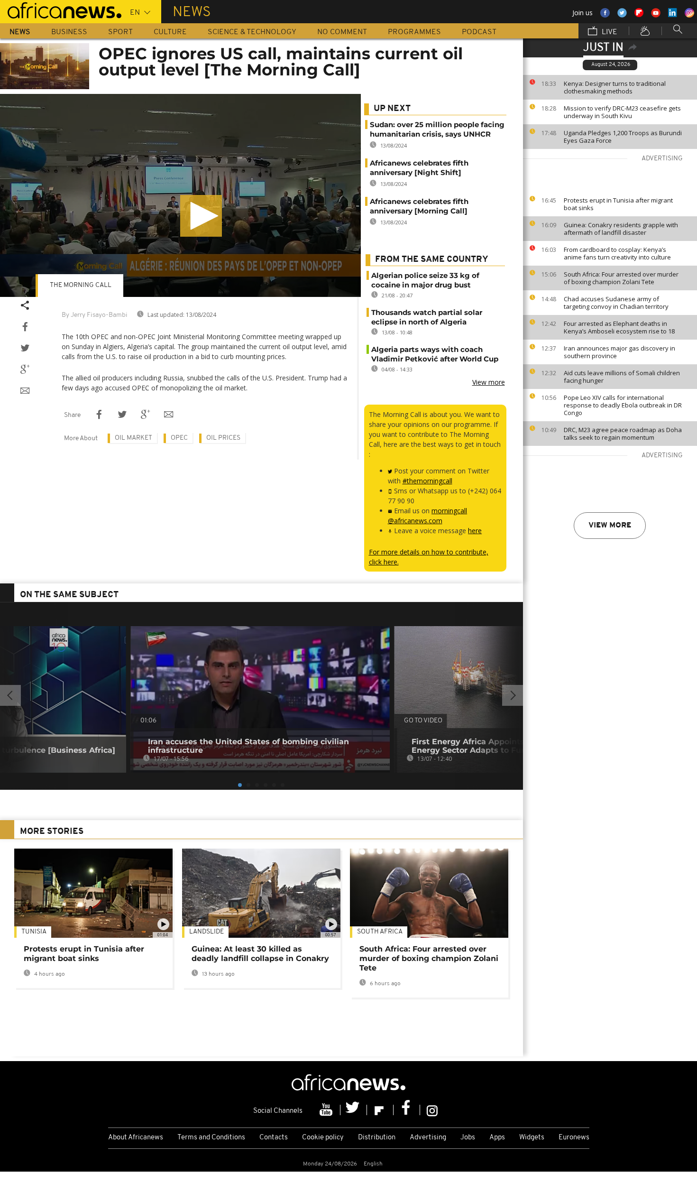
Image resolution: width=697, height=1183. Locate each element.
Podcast (479, 32)
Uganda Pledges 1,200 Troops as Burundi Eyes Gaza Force (623, 136)
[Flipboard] (380, 1110)
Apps (497, 1137)
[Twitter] (353, 1110)
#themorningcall (427, 480)
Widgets (531, 1137)
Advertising (428, 1137)
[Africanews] (60, 9)
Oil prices (223, 438)
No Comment (342, 32)
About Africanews (135, 1137)
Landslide (206, 931)
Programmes (414, 32)
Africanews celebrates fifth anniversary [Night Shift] (419, 167)
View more (609, 525)
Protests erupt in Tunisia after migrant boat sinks (618, 204)
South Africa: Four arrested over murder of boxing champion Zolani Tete (621, 278)
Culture (170, 32)
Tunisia (33, 931)
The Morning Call (80, 285)
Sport (120, 32)
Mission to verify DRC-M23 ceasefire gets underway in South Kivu (622, 112)
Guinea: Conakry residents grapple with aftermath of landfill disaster (621, 228)
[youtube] (327, 1110)
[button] (201, 216)
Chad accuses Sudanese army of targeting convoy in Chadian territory (616, 302)
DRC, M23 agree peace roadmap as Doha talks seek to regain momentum (623, 433)
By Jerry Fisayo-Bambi (95, 315)
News (19, 32)
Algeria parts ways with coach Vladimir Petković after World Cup (434, 354)
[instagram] (432, 1110)
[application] (180, 195)
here (475, 530)
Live (608, 32)
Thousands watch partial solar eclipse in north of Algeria (426, 317)
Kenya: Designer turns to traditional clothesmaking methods (615, 87)
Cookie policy (323, 1137)
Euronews (574, 1137)
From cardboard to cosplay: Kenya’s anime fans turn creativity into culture (617, 253)
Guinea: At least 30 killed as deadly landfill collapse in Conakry (260, 953)
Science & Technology (252, 32)
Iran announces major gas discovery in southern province (619, 352)
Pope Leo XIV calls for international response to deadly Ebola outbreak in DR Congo (623, 405)
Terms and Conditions (211, 1137)
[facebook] (407, 1110)
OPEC (179, 438)
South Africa (380, 931)
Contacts (273, 1137)
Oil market (133, 438)
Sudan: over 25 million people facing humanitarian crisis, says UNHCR (437, 129)
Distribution (376, 1137)
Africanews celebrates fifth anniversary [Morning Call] (419, 206)
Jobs (467, 1137)
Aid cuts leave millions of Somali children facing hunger (622, 376)
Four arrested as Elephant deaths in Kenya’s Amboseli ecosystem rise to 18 (619, 327)
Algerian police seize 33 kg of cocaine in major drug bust (425, 280)
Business (69, 32)
